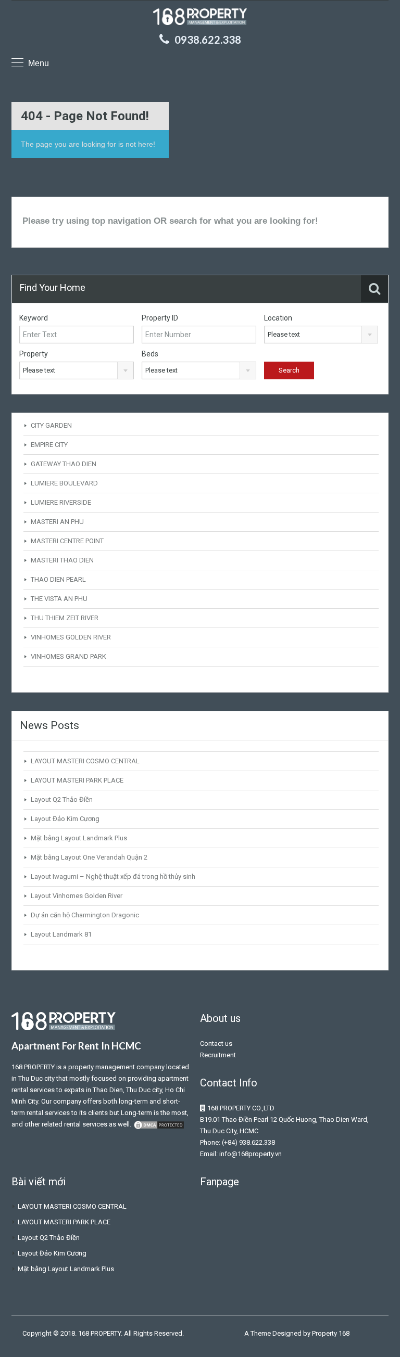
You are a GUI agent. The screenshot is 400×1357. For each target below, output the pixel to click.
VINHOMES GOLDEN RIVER (71, 637)
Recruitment (218, 1055)
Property (33, 354)
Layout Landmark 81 (61, 934)
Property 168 (330, 1333)
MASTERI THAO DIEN (62, 560)
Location (278, 318)
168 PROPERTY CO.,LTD (240, 1108)
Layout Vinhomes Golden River (76, 896)
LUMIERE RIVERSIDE (61, 502)
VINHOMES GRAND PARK (68, 656)
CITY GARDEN (51, 425)
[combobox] (321, 334)
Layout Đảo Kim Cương (65, 819)
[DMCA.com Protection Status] (159, 1124)
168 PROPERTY (33, 1067)
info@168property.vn (250, 1154)
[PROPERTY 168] (200, 18)
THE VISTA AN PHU (59, 599)
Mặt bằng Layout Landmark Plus (79, 838)
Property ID (160, 318)
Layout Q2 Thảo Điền (62, 799)
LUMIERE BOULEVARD (64, 483)
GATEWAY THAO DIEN (63, 464)
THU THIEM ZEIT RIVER (64, 618)
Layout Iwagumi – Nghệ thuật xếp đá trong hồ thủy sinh (113, 876)
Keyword (33, 318)
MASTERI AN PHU (57, 522)
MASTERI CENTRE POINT (67, 541)
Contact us (216, 1043)
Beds (150, 354)
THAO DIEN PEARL (58, 579)
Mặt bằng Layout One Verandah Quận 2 (89, 857)
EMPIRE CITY (49, 445)
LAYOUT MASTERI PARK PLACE (77, 780)
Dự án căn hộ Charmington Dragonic (85, 915)
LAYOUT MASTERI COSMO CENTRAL (85, 761)
